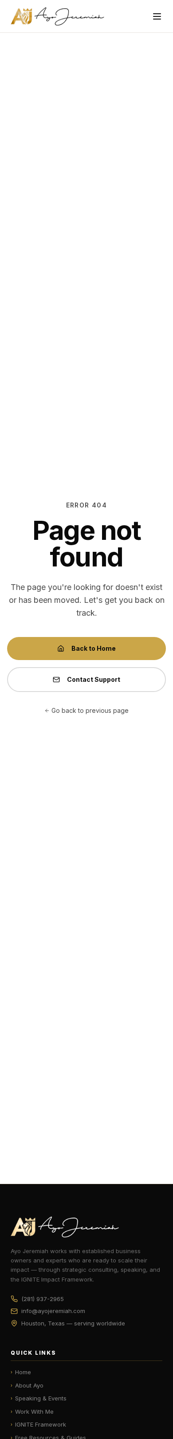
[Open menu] (157, 16)
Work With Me (32, 1411)
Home (21, 1372)
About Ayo (27, 1385)
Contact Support (93, 679)
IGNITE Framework (38, 1424)
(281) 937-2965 (42, 1298)
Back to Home (93, 648)
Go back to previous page (90, 710)
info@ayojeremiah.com (53, 1310)
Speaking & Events (39, 1398)
